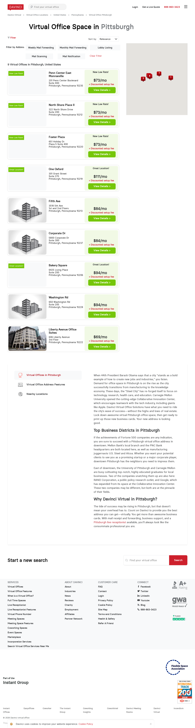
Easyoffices (29, 708)
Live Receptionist (17, 605)
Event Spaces (15, 632)
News (68, 595)
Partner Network (73, 618)
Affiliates (69, 614)
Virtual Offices (15, 586)
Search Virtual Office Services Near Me (28, 646)
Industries (70, 591)
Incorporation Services (19, 641)
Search (178, 560)
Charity (69, 605)
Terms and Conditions (110, 614)
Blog (143, 605)
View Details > (102, 90)
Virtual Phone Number (19, 614)
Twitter (144, 591)
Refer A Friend (105, 623)
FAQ (100, 586)
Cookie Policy (105, 605)
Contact (102, 591)
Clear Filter (96, 55)
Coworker (47, 708)
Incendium (179, 708)
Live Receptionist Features (22, 609)
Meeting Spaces (16, 618)
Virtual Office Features (20, 591)
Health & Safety (106, 618)
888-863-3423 (172, 7)
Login (135, 7)
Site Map (102, 609)
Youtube (145, 600)
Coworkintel (112, 708)
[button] (170, 78)
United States (59, 15)
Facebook (146, 586)
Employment (71, 609)
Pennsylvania (77, 15)
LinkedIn (145, 595)
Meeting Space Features (20, 623)
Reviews (69, 600)
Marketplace (14, 637)
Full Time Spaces (17, 600)
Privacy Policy (105, 600)
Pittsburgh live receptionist (110, 522)
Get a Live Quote (151, 7)
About (68, 586)
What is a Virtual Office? (21, 595)
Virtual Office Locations (37, 15)
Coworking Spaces (17, 628)
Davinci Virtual (14, 15)
